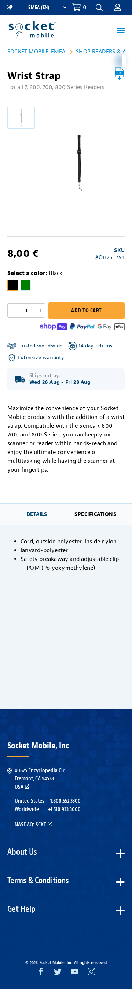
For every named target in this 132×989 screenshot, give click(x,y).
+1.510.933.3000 (64, 809)
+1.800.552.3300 (64, 800)
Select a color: (34, 273)
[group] (21, 118)
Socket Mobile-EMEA (36, 51)
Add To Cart (86, 310)
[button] (118, 7)
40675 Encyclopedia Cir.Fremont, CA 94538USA (40, 779)
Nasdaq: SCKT (30, 824)
